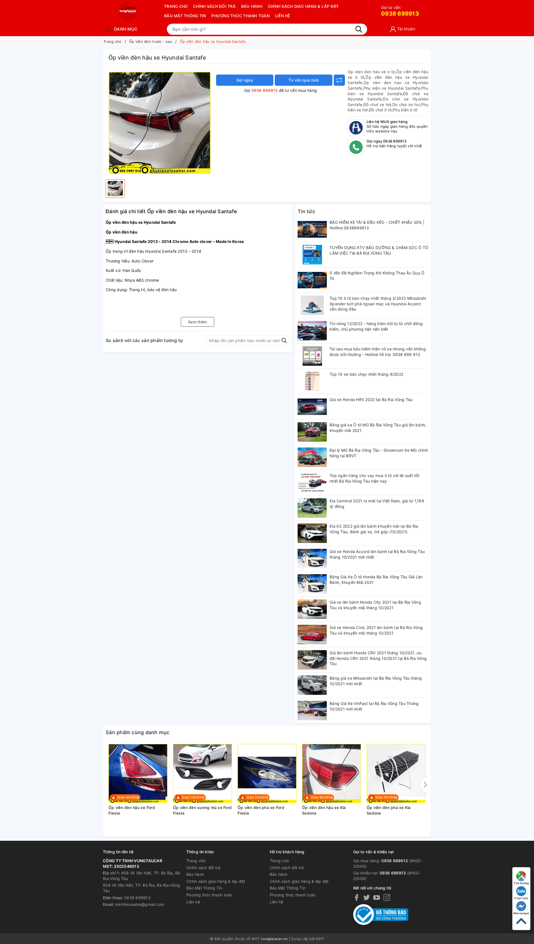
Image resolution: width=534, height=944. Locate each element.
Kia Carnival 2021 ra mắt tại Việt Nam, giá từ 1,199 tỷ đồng (377, 503)
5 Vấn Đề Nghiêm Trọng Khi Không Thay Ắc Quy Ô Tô (377, 276)
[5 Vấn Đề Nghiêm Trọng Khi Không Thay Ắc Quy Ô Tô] (312, 280)
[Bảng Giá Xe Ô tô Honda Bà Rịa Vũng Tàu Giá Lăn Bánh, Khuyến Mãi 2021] (312, 584)
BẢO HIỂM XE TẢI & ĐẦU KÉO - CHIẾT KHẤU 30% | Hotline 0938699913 (377, 225)
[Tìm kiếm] (359, 29)
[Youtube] (376, 897)
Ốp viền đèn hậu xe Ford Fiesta (131, 810)
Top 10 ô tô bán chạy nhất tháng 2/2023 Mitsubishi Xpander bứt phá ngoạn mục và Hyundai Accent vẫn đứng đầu (378, 303)
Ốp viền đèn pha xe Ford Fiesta (261, 810)
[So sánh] (339, 80)
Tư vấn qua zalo (303, 80)
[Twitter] (366, 897)
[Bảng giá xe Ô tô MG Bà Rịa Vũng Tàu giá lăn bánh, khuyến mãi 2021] (312, 432)
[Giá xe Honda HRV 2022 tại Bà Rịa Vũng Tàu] (312, 406)
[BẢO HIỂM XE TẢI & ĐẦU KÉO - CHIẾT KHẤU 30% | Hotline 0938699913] (312, 229)
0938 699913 (400, 11)
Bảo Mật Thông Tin (185, 15)
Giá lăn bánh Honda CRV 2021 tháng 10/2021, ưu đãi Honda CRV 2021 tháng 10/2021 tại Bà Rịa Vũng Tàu (378, 658)
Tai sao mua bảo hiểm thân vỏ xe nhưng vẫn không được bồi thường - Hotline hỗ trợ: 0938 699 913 (378, 351)
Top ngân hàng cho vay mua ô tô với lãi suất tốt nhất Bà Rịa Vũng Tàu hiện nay (374, 478)
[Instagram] (387, 897)
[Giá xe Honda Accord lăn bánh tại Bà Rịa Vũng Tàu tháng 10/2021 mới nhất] (312, 558)
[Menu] (108, 29)
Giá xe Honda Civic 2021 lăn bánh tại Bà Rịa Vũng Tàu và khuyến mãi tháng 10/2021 (376, 630)
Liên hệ (282, 15)
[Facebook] (356, 897)
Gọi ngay (244, 80)
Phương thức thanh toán (240, 15)
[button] (424, 784)
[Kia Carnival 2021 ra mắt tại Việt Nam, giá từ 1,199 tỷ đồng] (312, 508)
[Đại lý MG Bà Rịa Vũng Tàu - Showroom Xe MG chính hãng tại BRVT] (312, 457)
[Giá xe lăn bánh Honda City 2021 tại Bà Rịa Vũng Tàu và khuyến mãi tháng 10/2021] (312, 609)
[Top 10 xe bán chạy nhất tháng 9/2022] (312, 381)
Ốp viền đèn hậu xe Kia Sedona (324, 810)
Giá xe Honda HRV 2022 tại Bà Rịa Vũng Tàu (371, 399)
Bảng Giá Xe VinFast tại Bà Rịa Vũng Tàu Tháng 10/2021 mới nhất (374, 706)
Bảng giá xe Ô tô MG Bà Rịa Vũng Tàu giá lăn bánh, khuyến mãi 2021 (378, 427)
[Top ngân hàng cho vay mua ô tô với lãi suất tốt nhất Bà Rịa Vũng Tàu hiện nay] (312, 482)
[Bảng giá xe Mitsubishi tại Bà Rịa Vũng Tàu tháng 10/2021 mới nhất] (312, 685)
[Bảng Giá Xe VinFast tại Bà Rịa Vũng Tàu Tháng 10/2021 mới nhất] (312, 710)
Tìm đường (521, 883)
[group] (159, 123)
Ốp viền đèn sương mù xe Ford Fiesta (202, 810)
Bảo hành (251, 6)
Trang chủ (175, 6)
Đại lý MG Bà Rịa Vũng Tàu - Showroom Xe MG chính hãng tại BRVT (379, 453)
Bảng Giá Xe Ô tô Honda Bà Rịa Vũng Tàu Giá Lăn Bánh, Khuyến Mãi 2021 (376, 579)
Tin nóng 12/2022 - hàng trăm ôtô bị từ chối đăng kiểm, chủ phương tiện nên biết (376, 326)
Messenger (521, 913)
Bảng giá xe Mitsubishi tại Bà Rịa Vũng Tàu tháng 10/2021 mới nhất (376, 681)
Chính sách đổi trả (214, 6)
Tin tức (306, 211)
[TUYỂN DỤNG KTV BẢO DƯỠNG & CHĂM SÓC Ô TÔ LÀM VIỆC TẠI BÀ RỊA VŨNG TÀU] (312, 254)
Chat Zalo (521, 898)
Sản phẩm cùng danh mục (138, 732)
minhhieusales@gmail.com (139, 904)
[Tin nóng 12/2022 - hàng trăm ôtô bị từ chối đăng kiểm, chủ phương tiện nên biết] (312, 330)
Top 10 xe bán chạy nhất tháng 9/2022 (366, 374)
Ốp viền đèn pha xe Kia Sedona (389, 810)
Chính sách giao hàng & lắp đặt (303, 6)
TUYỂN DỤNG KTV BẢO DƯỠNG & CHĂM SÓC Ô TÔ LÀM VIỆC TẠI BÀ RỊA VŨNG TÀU (379, 250)
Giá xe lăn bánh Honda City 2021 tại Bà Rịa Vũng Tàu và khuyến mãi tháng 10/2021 (375, 605)
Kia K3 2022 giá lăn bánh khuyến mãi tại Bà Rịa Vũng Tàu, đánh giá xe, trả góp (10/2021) (374, 529)
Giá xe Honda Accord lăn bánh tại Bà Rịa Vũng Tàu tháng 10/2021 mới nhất (377, 554)
